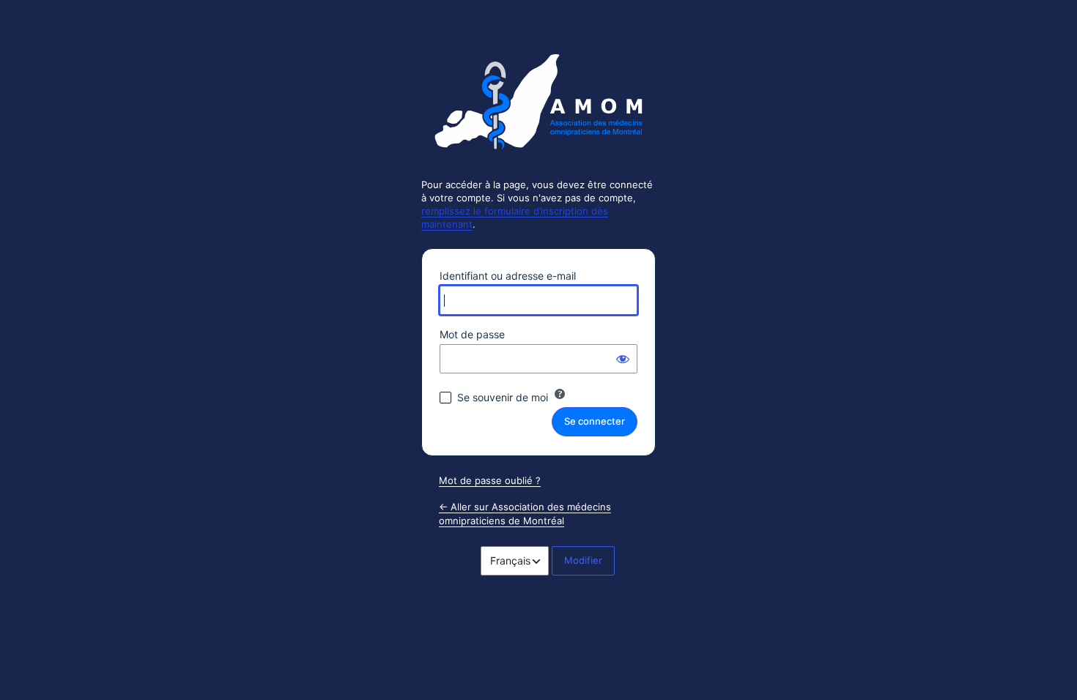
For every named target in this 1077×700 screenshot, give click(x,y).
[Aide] (560, 394)
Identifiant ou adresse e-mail (508, 275)
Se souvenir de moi (502, 397)
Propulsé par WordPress (538, 107)
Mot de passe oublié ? (490, 480)
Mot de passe (472, 334)
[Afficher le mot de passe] (622, 358)
